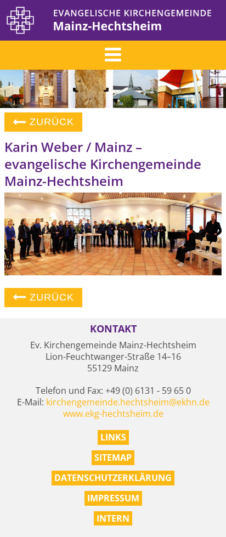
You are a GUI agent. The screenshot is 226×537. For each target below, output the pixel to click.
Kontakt (113, 329)
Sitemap (113, 457)
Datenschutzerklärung (113, 478)
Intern (113, 518)
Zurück (50, 121)
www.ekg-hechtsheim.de (113, 414)
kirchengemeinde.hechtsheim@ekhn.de (128, 402)
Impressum (113, 498)
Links (113, 437)
